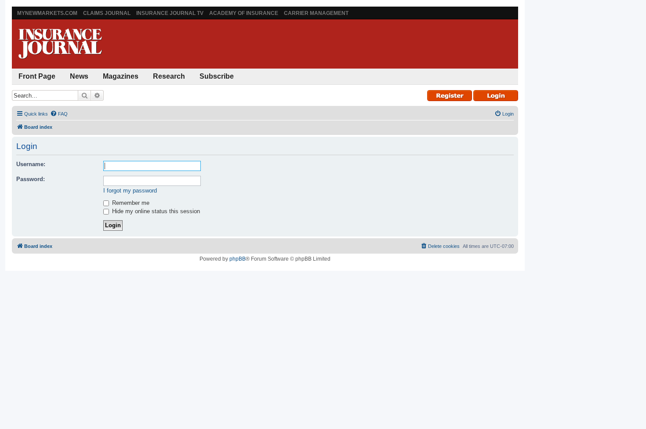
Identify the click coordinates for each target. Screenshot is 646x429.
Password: (30, 179)
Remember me (129, 203)
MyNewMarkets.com (47, 13)
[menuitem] (59, 114)
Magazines (120, 76)
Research (169, 76)
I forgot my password (130, 190)
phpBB (237, 259)
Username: (30, 164)
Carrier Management (316, 13)
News (79, 76)
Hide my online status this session (155, 211)
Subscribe (217, 76)
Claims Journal (107, 13)
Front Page (36, 76)
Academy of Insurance (243, 13)
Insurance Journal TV (169, 13)
